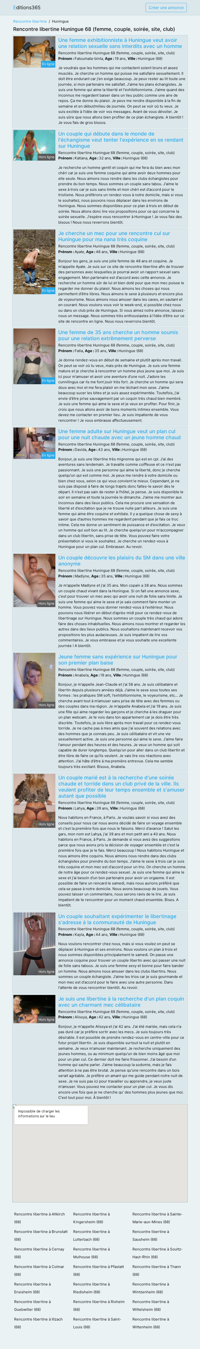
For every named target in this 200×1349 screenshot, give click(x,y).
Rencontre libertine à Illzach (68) (38, 1323)
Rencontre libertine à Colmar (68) (39, 1270)
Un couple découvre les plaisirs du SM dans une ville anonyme (121, 561)
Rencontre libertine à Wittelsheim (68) (150, 1305)
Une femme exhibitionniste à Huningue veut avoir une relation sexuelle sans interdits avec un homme (120, 43)
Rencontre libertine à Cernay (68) (39, 1253)
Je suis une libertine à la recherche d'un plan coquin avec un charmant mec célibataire (121, 1002)
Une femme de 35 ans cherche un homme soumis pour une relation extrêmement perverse (118, 335)
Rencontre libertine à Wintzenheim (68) (150, 1288)
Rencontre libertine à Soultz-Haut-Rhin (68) (157, 1253)
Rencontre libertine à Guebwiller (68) (32, 1305)
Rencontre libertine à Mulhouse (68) (91, 1253)
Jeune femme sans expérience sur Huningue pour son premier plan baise (117, 660)
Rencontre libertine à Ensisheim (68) (32, 1288)
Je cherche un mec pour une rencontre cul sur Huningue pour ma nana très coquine (114, 236)
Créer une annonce (166, 7)
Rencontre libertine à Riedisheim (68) (91, 1288)
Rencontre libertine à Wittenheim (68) (150, 1323)
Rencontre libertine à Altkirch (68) (39, 1218)
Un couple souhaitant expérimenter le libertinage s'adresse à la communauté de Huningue (117, 919)
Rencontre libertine (30, 21)
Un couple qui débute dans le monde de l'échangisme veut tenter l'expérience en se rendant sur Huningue (120, 140)
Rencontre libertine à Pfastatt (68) (98, 1270)
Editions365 (26, 7)
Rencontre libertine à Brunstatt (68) (41, 1235)
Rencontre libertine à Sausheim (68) (150, 1235)
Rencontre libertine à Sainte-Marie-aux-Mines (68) (157, 1218)
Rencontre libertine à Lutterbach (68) (91, 1235)
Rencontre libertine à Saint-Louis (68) (97, 1323)
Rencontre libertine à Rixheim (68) (99, 1305)
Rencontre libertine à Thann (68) (156, 1270)
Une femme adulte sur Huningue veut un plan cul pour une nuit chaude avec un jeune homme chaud (119, 434)
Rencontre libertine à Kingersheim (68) (91, 1218)
